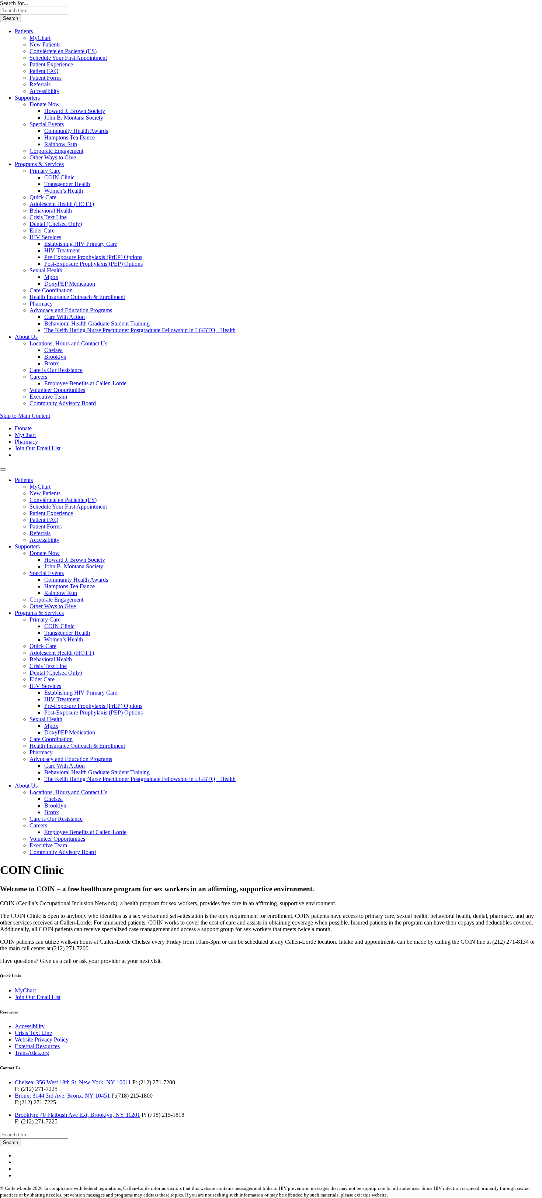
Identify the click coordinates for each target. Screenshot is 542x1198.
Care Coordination (51, 290)
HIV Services (45, 237)
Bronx (51, 363)
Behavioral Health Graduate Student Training (97, 323)
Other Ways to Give (52, 157)
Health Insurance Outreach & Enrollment (77, 297)
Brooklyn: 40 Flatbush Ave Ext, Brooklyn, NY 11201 (77, 1115)
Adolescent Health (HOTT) (61, 204)
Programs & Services (39, 164)
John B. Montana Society (73, 117)
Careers (38, 376)
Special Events (46, 124)
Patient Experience (51, 64)
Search (10, 18)
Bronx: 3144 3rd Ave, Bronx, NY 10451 (62, 1095)
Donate (23, 428)
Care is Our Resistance (56, 370)
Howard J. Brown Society (74, 111)
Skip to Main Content (25, 416)
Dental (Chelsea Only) (55, 224)
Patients (24, 31)
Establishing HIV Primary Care (80, 244)
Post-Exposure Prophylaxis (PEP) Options (93, 264)
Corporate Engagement (56, 151)
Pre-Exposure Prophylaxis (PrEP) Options (93, 257)
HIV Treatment (62, 250)
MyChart (40, 38)
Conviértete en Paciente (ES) (63, 51)
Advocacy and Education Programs (70, 310)
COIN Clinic (59, 177)
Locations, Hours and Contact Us (68, 343)
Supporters (27, 97)
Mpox (51, 277)
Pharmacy (41, 303)
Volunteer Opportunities (57, 390)
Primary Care (44, 171)
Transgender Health (67, 184)
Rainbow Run (60, 144)
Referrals (40, 84)
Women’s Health (63, 190)
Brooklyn (55, 357)
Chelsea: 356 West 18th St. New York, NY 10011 (73, 1082)
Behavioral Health (50, 210)
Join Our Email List (37, 448)
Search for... (14, 3)
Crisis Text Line (48, 217)
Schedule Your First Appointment (68, 58)
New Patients (44, 44)
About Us (26, 337)
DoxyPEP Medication (69, 283)
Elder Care (42, 230)
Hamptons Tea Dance (69, 137)
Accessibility (44, 91)
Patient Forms (45, 78)
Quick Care (42, 197)
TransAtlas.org (32, 1053)
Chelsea (53, 350)
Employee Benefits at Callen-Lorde (85, 383)
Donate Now (44, 104)
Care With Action (64, 317)
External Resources (37, 1046)
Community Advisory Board (62, 403)
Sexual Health (45, 270)
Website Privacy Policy (42, 1039)
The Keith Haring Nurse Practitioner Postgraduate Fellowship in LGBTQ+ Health (140, 330)
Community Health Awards (76, 131)
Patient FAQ (44, 71)
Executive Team (48, 396)
